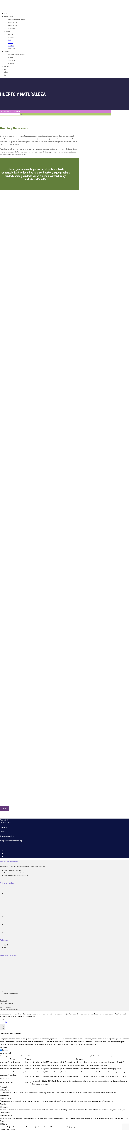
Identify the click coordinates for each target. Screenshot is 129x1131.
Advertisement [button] (5, 1113)
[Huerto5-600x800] (28, 583)
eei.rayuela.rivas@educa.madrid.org (11, 841)
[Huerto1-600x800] (28, 269)
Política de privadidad (6, 1003)
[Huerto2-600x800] (28, 348)
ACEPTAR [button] (3, 1019)
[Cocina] (7, 932)
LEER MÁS (3, 1022)
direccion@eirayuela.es (7, 836)
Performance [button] (4, 1095)
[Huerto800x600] (38, 721)
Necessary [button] (3, 1047)
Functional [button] (3, 1087)
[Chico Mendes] (7, 917)
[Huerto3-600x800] (28, 426)
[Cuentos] (7, 924)
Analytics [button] (3, 1104)
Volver (4, 808)
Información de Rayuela (11, 993)
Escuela (6, 945)
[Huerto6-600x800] (28, 799)
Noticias (6, 947)
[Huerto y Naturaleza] (7, 909)
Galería (6, 111)
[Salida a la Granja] (7, 893)
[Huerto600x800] (28, 661)
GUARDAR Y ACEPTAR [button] (7, 1130)
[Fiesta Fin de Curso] (7, 901)
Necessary (5, 1050)
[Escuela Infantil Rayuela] (9, 9)
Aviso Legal (3, 1001)
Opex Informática (13, 1010)
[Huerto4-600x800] (28, 504)
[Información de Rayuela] (27, 991)
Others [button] (2, 1121)
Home (2, 111)
